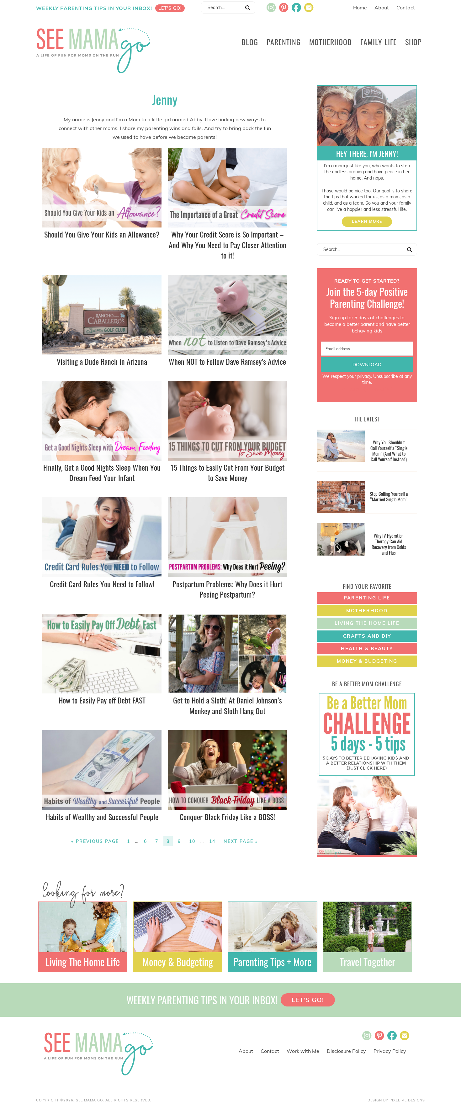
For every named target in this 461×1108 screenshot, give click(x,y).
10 (192, 841)
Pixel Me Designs (407, 1100)
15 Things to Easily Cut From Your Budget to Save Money (227, 472)
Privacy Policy (390, 1051)
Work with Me (303, 1051)
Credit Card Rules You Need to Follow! (102, 583)
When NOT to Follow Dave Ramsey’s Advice (227, 361)
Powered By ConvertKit (367, 389)
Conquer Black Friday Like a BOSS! (227, 816)
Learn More (367, 221)
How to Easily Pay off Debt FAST (102, 700)
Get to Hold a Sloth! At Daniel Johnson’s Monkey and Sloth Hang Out (227, 705)
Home (360, 7)
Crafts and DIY (367, 636)
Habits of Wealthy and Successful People (102, 816)
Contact (405, 7)
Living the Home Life (367, 623)
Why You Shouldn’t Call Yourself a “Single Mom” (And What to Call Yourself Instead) (388, 451)
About (381, 7)
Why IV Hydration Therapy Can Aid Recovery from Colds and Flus (389, 544)
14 (212, 841)
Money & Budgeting (367, 661)
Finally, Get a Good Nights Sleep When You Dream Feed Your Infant (102, 472)
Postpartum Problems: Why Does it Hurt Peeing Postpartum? (227, 589)
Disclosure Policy (346, 1051)
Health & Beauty (367, 648)
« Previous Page (95, 841)
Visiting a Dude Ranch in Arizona (102, 361)
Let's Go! (170, 8)
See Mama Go (94, 50)
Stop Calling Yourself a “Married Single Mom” (389, 496)
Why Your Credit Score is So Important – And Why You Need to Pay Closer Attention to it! (227, 244)
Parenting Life (367, 598)
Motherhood (367, 611)
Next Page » (241, 841)
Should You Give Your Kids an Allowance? (102, 234)
